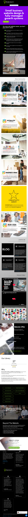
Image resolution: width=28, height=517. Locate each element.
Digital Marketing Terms (8, 393)
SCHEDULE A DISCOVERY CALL (14, 5)
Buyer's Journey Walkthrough (20, 390)
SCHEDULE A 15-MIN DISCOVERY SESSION (14, 351)
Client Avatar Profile (8, 390)
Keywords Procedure (8, 396)
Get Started (6, 21)
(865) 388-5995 (5, 460)
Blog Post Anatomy (8, 401)
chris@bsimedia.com (5, 461)
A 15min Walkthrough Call (14, 447)
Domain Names (8, 398)
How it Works (13, 21)
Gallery (20, 393)
